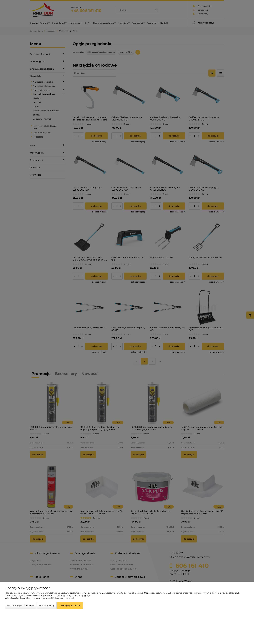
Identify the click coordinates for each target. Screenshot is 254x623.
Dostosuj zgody (46, 605)
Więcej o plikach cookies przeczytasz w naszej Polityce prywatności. (39, 598)
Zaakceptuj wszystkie (70, 605)
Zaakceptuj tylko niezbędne (20, 605)
